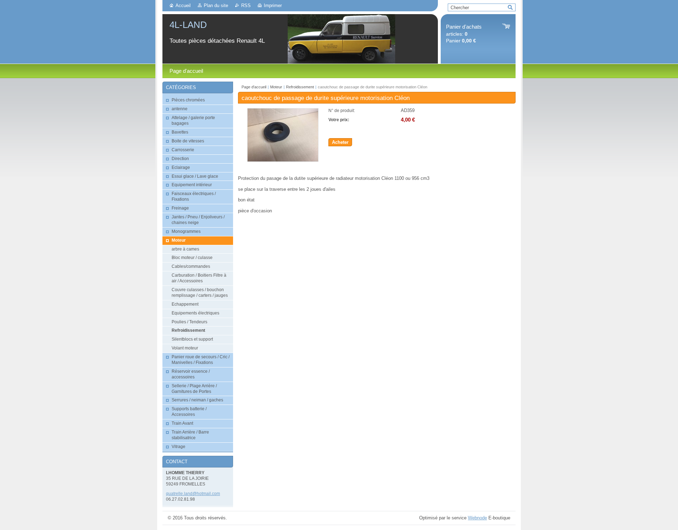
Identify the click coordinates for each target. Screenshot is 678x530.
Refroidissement (300, 87)
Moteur (276, 87)
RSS (246, 5)
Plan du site (216, 5)
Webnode (477, 517)
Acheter (340, 142)
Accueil (183, 5)
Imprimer (273, 5)
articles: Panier (464, 33)
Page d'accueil (254, 87)
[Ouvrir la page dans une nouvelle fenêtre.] (283, 160)
